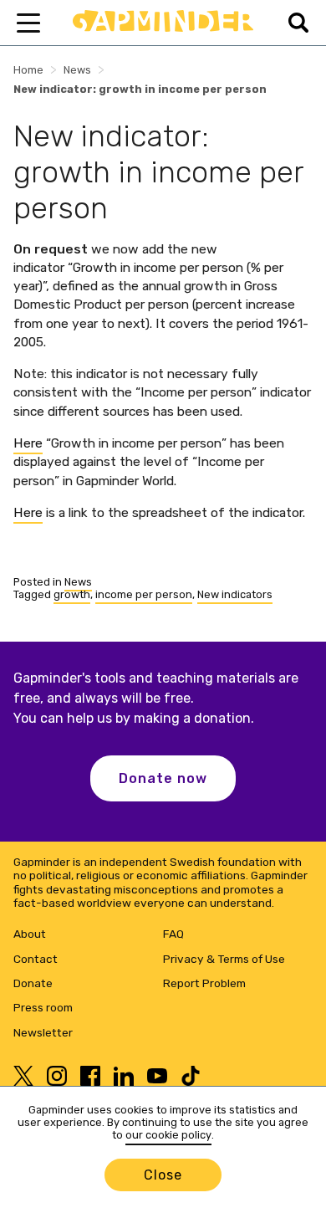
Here (28, 443)
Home (28, 70)
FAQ (173, 933)
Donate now (163, 778)
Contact (35, 958)
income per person (143, 594)
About (29, 933)
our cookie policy (168, 1135)
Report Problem (204, 983)
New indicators (235, 594)
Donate (33, 983)
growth (71, 594)
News (77, 70)
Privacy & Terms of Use (224, 958)
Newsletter (43, 1032)
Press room (43, 1007)
